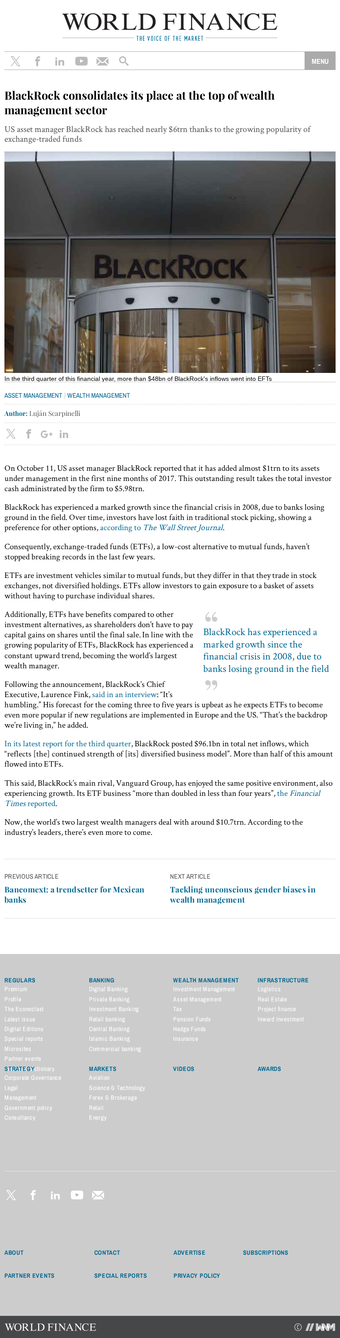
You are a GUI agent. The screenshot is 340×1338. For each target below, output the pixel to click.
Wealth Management (98, 395)
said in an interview (124, 694)
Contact (107, 1252)
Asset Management (33, 395)
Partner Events (29, 1275)
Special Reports (120, 1275)
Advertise (189, 1252)
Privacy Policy (197, 1275)
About (14, 1252)
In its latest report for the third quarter (67, 743)
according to (161, 527)
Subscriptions (266, 1252)
